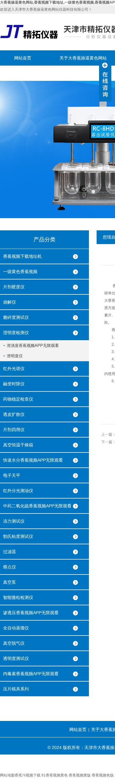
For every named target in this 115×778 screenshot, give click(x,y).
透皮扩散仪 (14, 414)
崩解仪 (9, 302)
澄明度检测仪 (16, 332)
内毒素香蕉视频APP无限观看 (31, 673)
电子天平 (11, 475)
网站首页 (22, 58)
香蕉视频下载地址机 (22, 256)
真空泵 (9, 582)
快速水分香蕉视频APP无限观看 (33, 460)
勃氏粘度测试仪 (18, 536)
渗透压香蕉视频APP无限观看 (31, 612)
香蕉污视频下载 (27, 775)
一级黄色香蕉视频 (20, 271)
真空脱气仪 (14, 643)
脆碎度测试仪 (16, 317)
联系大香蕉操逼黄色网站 (37, 73)
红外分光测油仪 (18, 490)
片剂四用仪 (14, 429)
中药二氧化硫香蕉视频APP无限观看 (37, 505)
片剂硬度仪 (14, 286)
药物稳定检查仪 (18, 399)
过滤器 (9, 551)
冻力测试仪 (14, 521)
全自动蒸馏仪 (16, 627)
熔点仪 (9, 566)
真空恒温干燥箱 (18, 444)
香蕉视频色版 (103, 775)
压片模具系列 (16, 688)
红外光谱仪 (14, 368)
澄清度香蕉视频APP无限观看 (33, 345)
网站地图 (7, 775)
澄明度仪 (15, 356)
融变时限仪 (14, 383)
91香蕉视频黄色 (54, 775)
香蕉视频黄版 (80, 775)
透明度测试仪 (16, 658)
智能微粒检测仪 (18, 597)
